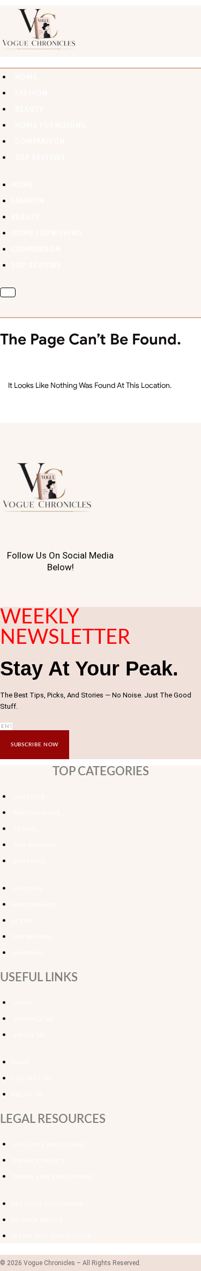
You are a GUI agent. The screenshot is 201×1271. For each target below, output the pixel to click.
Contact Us (33, 1019)
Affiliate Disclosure (49, 1145)
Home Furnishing (50, 125)
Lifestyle (29, 797)
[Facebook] (3, 592)
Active (24, 829)
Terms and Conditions (53, 1177)
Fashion (31, 93)
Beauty (29, 109)
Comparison (40, 141)
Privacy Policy (39, 1161)
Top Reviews (40, 158)
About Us (29, 1035)
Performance (37, 813)
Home (23, 1003)
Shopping (29, 861)
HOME (26, 77)
